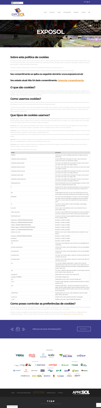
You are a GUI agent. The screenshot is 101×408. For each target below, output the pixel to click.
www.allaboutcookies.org (76, 314)
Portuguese (16, 2)
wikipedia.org (66, 314)
